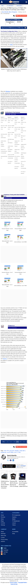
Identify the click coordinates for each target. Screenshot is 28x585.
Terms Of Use (14, 584)
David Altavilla (11, 455)
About (2, 531)
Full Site (3, 523)
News (2, 519)
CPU (8, 450)
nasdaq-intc (3, 452)
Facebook (5, 550)
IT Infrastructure (16, 521)
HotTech (3, 541)
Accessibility (15, 531)
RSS (4, 554)
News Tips (3, 535)
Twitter (5, 548)
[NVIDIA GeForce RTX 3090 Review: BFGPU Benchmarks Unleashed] (4, 476)
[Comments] (14, 16)
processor (12, 450)
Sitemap (3, 525)
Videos (14, 525)
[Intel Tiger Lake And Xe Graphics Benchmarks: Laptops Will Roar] (22, 476)
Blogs (2, 521)
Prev (4, 441)
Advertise (3, 533)
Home (2, 515)
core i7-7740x (17, 452)
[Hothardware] (14, 2)
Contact (3, 537)
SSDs (11, 44)
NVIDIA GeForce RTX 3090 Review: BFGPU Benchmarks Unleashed (5, 485)
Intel (5, 450)
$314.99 (19, 21)
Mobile (13, 519)
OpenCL (5, 358)
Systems (14, 517)
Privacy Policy (4, 539)
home (2, 5)
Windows (8, 91)
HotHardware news (21, 466)
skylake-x (17, 450)
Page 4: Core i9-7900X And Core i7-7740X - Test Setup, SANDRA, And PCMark (14, 27)
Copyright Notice (22, 582)
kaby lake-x (22, 450)
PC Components (10, 5)
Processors (19, 5)
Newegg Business (10, 21)
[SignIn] (3, 2)
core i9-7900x (10, 452)
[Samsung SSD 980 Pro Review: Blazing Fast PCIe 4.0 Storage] (13, 476)
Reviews (3, 517)
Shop (13, 533)
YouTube (5, 552)
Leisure (14, 523)
